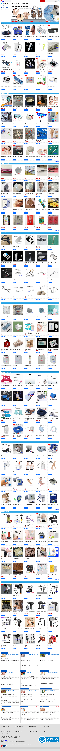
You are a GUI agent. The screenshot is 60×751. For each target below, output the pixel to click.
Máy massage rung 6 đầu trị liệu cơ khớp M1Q (53, 645)
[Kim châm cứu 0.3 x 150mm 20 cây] (41, 568)
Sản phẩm (17, 3)
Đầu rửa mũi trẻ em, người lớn (29, 69)
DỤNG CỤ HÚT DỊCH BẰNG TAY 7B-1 (30, 435)
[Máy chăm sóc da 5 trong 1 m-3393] (18, 117)
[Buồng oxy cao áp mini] (53, 80)
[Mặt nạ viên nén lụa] (53, 187)
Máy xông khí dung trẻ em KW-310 (18, 471)
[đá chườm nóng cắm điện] (6, 535)
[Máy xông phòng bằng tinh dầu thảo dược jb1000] (41, 100)
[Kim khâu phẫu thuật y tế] (41, 343)
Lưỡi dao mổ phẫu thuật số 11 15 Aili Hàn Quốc (6, 262)
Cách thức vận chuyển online (33, 727)
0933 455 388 (5, 740)
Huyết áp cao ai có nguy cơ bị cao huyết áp (47, 660)
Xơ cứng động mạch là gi (44, 658)
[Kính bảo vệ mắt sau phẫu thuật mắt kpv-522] (6, 63)
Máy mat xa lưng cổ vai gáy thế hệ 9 (30, 628)
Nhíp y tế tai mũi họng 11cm (40, 279)
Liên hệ (27, 3)
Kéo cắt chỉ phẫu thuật (51, 279)
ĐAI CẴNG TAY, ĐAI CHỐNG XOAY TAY (6, 504)
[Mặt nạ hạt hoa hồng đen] (6, 187)
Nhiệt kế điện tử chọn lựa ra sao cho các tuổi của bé (48, 717)
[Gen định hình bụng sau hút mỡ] (53, 133)
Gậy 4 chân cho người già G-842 (17, 385)
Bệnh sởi (46, 708)
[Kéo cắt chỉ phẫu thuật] (53, 273)
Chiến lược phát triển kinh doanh (5, 731)
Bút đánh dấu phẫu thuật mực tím (41, 156)
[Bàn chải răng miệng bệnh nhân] (30, 46)
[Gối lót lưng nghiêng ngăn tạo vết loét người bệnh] (6, 412)
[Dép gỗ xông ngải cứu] (30, 535)
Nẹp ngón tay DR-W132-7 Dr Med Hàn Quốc (30, 488)
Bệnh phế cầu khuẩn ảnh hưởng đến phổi (27, 699)
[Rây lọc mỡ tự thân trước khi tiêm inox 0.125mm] (30, 100)
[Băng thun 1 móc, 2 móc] (18, 343)
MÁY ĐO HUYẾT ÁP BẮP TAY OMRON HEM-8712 (52, 455)
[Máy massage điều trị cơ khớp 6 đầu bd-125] (30, 638)
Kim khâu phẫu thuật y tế (40, 349)
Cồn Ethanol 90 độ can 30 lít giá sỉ (41, 365)
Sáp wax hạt (38, 226)
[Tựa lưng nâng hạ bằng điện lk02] (53, 412)
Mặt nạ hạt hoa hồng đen (4, 193)
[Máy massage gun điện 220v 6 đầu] (53, 605)
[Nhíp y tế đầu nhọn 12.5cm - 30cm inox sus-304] (6, 273)
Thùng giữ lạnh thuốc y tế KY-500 (6, 86)
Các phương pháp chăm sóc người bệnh (27, 714)
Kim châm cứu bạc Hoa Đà (52, 574)
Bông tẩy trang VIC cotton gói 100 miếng (41, 209)
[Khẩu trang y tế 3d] (18, 326)
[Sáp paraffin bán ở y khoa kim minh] (53, 220)
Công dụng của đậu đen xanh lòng (26, 658)
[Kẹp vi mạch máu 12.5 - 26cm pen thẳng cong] (18, 289)
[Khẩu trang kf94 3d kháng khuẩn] (53, 310)
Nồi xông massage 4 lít (28, 574)
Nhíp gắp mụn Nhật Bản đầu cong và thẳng (53, 177)
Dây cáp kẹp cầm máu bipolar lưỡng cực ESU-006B (41, 246)
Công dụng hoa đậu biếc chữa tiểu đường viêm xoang (29, 685)
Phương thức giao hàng (18, 731)
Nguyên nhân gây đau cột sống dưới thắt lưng (47, 683)
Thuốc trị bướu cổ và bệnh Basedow (26, 662)
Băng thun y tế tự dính (28, 349)
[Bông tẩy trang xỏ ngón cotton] (30, 187)
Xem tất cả (18, 706)
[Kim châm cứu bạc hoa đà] (53, 568)
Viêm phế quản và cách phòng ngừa (26, 694)
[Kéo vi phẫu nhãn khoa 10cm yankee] (30, 273)
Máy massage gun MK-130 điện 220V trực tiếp (18, 612)
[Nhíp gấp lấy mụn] (41, 170)
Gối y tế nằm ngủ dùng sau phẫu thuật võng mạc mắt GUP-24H (29, 418)
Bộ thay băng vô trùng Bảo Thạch (6, 316)
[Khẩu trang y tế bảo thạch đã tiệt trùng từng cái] (18, 310)
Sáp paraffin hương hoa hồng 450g (30, 226)
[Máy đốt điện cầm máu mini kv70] (6, 133)
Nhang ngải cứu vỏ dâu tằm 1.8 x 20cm (17, 575)
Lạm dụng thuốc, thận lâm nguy (6, 719)
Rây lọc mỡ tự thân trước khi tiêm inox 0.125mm (29, 106)
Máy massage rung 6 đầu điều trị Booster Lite (41, 645)
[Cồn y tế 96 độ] (18, 359)
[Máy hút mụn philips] (30, 117)
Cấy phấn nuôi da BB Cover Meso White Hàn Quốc (53, 53)
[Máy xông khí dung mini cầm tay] (6, 465)
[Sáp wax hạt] (41, 220)
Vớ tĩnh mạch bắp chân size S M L (53, 471)
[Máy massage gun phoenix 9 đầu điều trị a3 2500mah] (6, 622)
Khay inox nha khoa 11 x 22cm (52, 262)
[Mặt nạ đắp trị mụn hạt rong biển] (18, 203)
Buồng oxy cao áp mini (51, 86)
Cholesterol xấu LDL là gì (5, 658)
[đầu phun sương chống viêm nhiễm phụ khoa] (30, 256)
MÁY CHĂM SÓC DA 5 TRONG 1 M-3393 (18, 123)
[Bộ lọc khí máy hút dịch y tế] (41, 429)
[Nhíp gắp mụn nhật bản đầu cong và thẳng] (53, 170)
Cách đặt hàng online (32, 726)
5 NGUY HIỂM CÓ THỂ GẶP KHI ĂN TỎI (7, 712)
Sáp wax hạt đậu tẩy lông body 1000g (53, 209)
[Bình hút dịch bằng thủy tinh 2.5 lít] (6, 429)
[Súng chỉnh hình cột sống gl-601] (18, 518)
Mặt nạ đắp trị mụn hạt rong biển (17, 209)
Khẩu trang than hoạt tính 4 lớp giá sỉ (30, 316)
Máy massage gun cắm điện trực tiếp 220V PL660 (30, 612)
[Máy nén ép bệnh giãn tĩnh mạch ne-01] (6, 448)
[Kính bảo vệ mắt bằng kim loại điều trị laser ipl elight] (18, 100)
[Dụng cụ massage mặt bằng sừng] (6, 117)
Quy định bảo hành (46, 727)
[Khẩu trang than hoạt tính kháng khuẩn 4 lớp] (41, 310)
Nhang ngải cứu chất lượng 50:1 (5, 574)
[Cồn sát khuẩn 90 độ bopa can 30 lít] (6, 359)
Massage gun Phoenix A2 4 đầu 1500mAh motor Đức (17, 595)
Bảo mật (45, 731)
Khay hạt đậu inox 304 (39, 262)
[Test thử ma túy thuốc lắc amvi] (6, 46)
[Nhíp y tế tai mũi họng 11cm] (41, 273)
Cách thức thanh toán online (33, 731)
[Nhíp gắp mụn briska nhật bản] (30, 170)
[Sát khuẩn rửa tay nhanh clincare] (6, 220)
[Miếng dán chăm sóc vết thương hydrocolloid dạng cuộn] (30, 326)
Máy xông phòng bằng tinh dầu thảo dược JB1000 (41, 106)
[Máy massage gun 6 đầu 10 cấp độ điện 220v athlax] (6, 638)
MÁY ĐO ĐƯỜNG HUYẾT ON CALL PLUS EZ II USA (18, 504)
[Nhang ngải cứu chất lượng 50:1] (6, 568)
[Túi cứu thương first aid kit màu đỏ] (6, 343)
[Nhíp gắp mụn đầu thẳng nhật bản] (6, 170)
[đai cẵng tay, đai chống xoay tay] (6, 498)
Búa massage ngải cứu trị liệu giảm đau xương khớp (30, 525)
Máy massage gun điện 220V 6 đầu (53, 611)
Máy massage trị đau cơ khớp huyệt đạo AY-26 (18, 645)
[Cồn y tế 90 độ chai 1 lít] (30, 359)
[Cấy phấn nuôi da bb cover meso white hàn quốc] (53, 46)
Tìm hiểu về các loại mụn (9, 672)
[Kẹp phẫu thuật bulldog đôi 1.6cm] (18, 133)
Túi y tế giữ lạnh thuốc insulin (17, 36)
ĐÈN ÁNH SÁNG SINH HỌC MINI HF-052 (41, 123)
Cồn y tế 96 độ (15, 365)
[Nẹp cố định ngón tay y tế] (6, 481)
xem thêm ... (57, 91)
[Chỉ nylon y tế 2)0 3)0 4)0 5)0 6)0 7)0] (53, 343)
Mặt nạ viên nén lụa (51, 193)
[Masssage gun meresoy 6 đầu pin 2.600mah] (41, 605)
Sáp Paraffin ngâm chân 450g (17, 226)
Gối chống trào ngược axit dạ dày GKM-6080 (41, 36)
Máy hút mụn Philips (28, 123)
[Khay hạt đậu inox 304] (41, 256)
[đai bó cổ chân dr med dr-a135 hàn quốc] (41, 481)
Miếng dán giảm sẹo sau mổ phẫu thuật (29, 86)
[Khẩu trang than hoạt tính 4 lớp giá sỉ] (30, 310)
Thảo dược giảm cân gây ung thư (6, 717)
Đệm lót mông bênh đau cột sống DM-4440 (6, 36)
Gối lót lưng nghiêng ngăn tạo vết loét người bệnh (6, 418)
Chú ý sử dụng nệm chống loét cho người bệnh (28, 719)
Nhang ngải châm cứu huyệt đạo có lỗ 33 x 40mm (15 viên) (18, 558)
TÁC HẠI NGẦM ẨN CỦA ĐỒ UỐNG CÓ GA (12, 708)
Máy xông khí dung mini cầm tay (6, 471)
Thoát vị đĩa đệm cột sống (45, 676)
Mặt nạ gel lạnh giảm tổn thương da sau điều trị (6, 106)
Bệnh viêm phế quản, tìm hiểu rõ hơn (26, 696)
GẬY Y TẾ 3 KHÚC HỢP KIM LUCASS (41, 385)
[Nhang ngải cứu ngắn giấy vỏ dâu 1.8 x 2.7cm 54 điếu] (30, 551)
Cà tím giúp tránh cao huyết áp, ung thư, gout (8, 666)
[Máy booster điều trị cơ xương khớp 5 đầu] (18, 622)
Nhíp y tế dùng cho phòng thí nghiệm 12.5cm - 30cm (17, 279)
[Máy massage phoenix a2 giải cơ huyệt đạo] (53, 588)
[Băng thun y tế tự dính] (30, 343)
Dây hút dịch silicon (51, 435)
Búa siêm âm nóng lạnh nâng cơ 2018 (52, 123)
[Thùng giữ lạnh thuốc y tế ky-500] (6, 80)
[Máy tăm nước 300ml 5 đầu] (18, 46)
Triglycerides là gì (28, 672)
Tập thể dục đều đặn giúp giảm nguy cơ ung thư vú (48, 699)
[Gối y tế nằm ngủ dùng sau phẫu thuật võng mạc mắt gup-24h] (30, 412)
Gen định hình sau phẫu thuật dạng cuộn (30, 156)
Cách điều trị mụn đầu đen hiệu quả (6, 678)
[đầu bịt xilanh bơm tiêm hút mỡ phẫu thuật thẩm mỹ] (41, 133)
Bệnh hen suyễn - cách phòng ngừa (31, 690)
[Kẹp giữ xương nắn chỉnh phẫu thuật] (53, 289)
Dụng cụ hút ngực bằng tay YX (17, 156)
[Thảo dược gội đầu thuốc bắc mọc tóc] (6, 551)
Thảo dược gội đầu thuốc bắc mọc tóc (6, 558)
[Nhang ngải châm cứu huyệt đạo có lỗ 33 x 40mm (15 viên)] (18, 551)
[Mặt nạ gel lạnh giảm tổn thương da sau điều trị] (6, 100)
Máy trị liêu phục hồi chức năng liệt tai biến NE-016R (53, 525)
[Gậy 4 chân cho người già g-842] (18, 379)
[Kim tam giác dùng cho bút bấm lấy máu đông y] (53, 551)
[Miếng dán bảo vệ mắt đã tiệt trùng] (53, 326)
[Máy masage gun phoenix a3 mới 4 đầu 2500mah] (53, 622)
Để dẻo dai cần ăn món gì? (45, 696)
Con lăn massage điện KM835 (17, 86)
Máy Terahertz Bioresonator (40, 69)
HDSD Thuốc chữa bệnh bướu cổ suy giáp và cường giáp (29, 665)
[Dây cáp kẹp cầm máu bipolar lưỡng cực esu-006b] (41, 239)
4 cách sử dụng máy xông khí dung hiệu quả (47, 719)
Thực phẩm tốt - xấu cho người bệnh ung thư (47, 694)
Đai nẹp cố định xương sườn (40, 471)
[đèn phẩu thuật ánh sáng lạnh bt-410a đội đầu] (6, 239)
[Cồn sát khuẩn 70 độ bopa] (53, 359)
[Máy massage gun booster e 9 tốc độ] (30, 588)
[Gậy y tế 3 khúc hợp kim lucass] (41, 379)
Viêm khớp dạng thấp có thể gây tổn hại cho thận (48, 678)
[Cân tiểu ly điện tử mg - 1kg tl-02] (18, 448)
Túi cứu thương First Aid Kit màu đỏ (6, 349)
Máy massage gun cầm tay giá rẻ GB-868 (41, 628)
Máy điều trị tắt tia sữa (51, 69)
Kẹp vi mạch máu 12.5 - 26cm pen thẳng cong (18, 296)
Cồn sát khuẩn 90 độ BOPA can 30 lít (6, 365)
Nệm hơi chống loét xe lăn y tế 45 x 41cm (6, 385)
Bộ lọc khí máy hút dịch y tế (40, 435)
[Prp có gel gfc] (6, 203)
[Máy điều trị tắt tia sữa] (53, 63)
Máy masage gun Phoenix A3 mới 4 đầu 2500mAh (53, 628)
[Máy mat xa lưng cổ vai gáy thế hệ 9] (30, 622)
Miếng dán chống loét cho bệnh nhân (31, 708)
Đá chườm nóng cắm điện (5, 541)
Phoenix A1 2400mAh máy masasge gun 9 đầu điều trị (41, 595)
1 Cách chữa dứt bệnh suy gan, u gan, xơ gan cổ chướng (9, 700)
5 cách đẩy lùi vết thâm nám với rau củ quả (7, 684)
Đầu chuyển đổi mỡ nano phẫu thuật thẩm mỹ (30, 140)
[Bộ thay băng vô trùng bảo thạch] (6, 310)
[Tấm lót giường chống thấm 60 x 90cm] (41, 395)
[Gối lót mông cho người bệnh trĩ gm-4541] (41, 412)
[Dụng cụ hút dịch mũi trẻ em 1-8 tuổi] (41, 46)
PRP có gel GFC (3, 209)
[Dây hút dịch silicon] (53, 429)
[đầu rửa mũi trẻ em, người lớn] (30, 63)
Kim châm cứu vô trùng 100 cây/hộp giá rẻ (53, 541)
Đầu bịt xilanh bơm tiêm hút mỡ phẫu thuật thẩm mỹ (41, 140)
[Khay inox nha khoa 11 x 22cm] (53, 256)
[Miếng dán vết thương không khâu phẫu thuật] (41, 326)
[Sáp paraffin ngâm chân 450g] (18, 220)
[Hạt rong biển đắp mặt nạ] (30, 203)
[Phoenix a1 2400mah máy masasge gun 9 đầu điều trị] (41, 588)
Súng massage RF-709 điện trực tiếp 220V (6, 595)
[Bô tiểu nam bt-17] (18, 395)
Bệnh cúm (22, 701)
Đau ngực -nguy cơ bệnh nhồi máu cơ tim (47, 665)
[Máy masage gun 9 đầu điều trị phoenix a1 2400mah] (6, 605)
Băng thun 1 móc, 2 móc (16, 349)
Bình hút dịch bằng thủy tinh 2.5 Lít (6, 435)
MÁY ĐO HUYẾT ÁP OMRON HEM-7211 (29, 504)
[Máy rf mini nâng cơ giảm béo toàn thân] (6, 150)
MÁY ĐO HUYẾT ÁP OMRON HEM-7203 (18, 488)
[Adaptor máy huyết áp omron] (30, 448)
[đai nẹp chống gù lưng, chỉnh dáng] (30, 465)
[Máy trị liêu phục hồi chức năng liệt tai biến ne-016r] (53, 518)
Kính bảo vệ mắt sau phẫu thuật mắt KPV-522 (6, 69)
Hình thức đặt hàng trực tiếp (19, 726)
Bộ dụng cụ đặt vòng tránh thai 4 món (29, 296)
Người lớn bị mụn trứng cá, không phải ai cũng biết (8, 676)
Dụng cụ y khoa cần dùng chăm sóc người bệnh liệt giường (30, 712)
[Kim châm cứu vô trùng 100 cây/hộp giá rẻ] (53, 535)
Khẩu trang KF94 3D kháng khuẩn (53, 316)
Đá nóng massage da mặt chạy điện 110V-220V (53, 106)
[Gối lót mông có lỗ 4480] (18, 412)
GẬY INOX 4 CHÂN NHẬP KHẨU (29, 385)
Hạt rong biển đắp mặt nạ (28, 209)
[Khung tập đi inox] (53, 379)
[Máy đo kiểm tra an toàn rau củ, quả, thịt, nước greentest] (41, 80)
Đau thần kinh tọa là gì (44, 681)
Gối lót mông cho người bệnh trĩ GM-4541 (41, 418)
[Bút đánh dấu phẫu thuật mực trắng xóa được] (53, 150)
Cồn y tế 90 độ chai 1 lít (28, 365)
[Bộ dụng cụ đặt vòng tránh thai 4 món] (30, 289)
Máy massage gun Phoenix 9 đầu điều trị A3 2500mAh (6, 628)
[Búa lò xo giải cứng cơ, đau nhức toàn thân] (18, 535)
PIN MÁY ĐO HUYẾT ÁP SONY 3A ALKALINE (53, 504)
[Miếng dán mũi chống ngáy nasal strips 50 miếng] (30, 30)
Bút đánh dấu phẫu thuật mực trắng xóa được (53, 156)
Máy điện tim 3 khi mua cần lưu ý (26, 660)
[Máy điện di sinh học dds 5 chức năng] (41, 535)
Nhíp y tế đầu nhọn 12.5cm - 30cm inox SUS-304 (6, 279)
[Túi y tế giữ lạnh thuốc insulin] (18, 30)
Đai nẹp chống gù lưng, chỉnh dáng (30, 471)
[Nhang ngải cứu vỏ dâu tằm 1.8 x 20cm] (18, 568)
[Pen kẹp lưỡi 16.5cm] (6, 289)
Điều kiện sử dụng (46, 726)
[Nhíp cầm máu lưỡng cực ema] (30, 239)
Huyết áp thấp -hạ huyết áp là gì (45, 662)
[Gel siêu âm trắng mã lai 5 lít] (18, 170)
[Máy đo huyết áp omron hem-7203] (18, 481)
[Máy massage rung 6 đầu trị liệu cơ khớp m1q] (53, 638)
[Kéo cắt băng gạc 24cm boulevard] (53, 239)
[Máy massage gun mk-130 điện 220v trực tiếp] (18, 605)
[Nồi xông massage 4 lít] (30, 568)
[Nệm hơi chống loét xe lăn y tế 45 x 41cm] (6, 379)
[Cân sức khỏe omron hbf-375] (53, 481)
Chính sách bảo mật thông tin (5, 726)
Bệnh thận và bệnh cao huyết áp (10, 690)
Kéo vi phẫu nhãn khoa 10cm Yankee (30, 279)
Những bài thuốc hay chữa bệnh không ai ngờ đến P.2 (9, 663)
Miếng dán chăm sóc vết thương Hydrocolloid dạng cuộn (29, 333)
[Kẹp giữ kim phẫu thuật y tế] (41, 289)
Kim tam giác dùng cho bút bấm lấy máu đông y (53, 558)
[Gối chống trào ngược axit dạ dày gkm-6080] (41, 30)
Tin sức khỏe (22, 3)
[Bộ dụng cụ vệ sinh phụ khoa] (18, 256)
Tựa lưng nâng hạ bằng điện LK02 (53, 418)
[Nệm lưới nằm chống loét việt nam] (30, 395)
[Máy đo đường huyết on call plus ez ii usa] (18, 498)
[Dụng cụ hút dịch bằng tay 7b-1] (30, 429)
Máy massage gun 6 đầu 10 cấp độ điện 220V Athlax (6, 645)
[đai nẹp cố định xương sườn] (41, 465)
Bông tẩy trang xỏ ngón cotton (29, 193)
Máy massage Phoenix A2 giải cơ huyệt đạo (53, 595)
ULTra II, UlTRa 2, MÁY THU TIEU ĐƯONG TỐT (28, 676)
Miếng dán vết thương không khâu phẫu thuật (41, 333)
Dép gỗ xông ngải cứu (28, 541)
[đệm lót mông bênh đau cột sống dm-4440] (6, 30)
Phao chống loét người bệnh (17, 435)
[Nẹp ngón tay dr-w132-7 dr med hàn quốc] (30, 481)
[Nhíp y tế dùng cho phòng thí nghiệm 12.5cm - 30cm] (18, 273)
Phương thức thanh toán (18, 727)
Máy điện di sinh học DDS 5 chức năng (41, 541)
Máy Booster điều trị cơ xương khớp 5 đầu (18, 628)
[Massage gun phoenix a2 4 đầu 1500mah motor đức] (18, 588)
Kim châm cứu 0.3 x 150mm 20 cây (41, 574)
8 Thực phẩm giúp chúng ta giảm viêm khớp (51, 672)
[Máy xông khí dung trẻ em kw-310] (18, 465)
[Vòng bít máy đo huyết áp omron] (41, 448)
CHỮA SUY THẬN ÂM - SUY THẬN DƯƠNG (7, 694)
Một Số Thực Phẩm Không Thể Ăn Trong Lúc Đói (8, 714)
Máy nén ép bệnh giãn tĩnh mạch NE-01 (6, 455)
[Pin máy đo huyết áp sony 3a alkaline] (53, 498)
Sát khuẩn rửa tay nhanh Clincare (6, 226)
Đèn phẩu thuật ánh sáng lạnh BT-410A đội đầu (6, 246)
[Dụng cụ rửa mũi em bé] (18, 63)
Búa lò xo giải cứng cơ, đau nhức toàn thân (18, 541)
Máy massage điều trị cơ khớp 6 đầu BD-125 (30, 645)
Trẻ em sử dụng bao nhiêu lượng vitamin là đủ (48, 714)
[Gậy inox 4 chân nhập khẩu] (30, 379)
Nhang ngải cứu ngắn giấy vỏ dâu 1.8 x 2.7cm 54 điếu (30, 558)
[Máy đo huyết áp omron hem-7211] (30, 498)
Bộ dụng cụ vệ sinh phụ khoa (17, 262)
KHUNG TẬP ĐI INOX (51, 385)
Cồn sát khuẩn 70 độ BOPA (52, 365)
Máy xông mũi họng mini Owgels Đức (41, 504)
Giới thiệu (13, 3)
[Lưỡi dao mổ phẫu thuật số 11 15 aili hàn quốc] (6, 256)
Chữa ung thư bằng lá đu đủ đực (50, 690)
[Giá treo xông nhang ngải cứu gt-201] (41, 551)
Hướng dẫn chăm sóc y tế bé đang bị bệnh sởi (48, 712)
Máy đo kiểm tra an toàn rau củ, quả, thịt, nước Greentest (41, 86)
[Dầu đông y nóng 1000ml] (6, 518)
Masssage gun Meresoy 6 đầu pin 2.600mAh (41, 612)
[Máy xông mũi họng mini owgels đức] (41, 498)
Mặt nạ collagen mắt (39, 193)
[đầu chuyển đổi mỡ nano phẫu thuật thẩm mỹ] (30, 133)
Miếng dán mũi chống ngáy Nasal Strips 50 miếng (29, 36)
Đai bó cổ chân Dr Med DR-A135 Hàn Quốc (41, 488)
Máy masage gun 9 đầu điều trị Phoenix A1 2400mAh (5, 612)
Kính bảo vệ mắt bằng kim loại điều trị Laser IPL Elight (18, 106)
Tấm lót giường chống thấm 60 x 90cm (41, 402)
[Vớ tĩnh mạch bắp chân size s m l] (53, 465)
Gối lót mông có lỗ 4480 (16, 418)
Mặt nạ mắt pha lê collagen (17, 193)
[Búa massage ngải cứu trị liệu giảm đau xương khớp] (30, 518)
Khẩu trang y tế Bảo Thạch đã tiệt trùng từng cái (17, 316)
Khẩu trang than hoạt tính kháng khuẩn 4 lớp (41, 316)
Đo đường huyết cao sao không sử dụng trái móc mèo (29, 678)
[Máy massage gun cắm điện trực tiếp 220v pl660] (30, 605)
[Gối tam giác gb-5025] (53, 395)
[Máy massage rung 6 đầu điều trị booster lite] (41, 638)
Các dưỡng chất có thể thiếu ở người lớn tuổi (27, 717)
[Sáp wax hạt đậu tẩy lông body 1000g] (53, 203)
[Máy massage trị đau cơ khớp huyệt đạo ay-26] (18, 638)
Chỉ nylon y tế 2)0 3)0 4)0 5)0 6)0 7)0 (53, 349)
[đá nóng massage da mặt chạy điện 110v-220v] (53, 100)
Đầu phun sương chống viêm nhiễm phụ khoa (30, 262)
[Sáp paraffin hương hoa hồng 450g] (30, 220)
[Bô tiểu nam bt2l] (6, 395)
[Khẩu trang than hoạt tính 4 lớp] (6, 326)
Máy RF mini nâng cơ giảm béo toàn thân (6, 156)
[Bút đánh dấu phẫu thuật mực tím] (41, 150)
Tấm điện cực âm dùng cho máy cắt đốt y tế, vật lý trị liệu (18, 246)
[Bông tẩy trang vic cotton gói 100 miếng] (41, 203)
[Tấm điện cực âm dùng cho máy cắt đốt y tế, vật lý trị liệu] (18, 239)
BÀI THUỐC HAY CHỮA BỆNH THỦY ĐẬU (47, 701)
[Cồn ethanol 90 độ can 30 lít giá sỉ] (41, 359)
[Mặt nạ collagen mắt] (41, 187)
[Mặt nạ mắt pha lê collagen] (18, 187)
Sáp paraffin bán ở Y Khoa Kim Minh (53, 226)
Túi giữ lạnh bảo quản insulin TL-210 (53, 36)
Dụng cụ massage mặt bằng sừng (6, 123)
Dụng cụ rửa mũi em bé (16, 69)
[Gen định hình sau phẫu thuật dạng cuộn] (30, 150)
